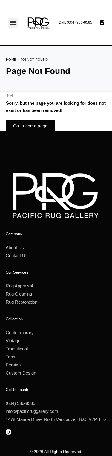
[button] (13, 23)
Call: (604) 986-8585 (75, 22)
